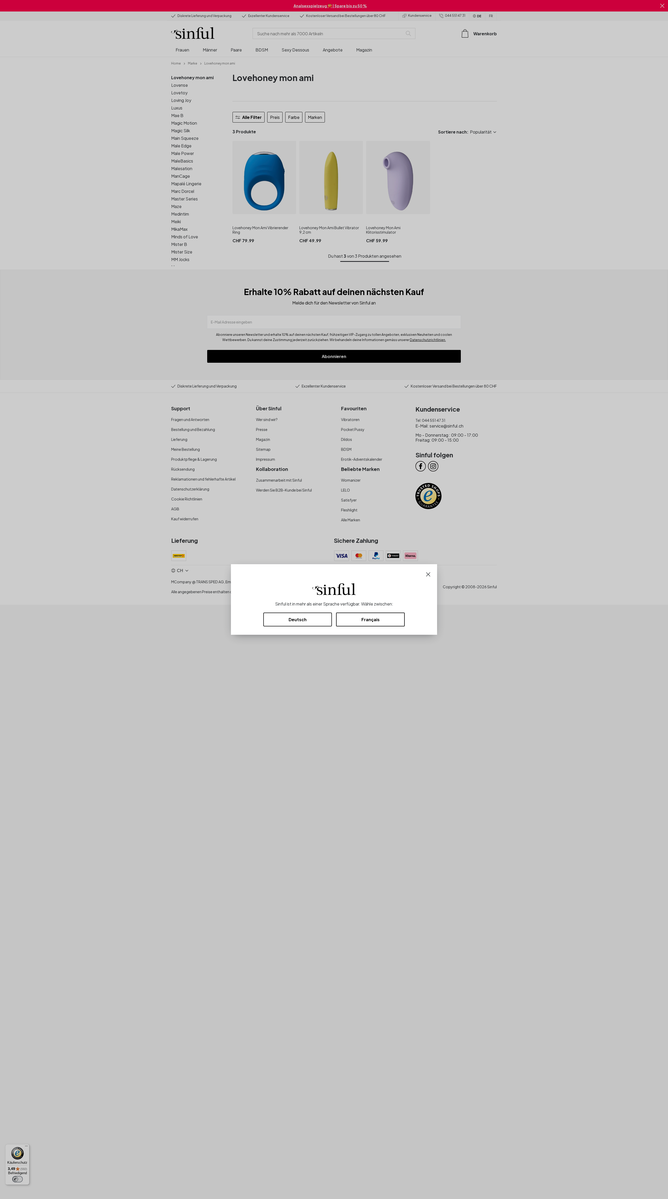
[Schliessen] (428, 573)
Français (370, 619)
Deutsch (298, 619)
